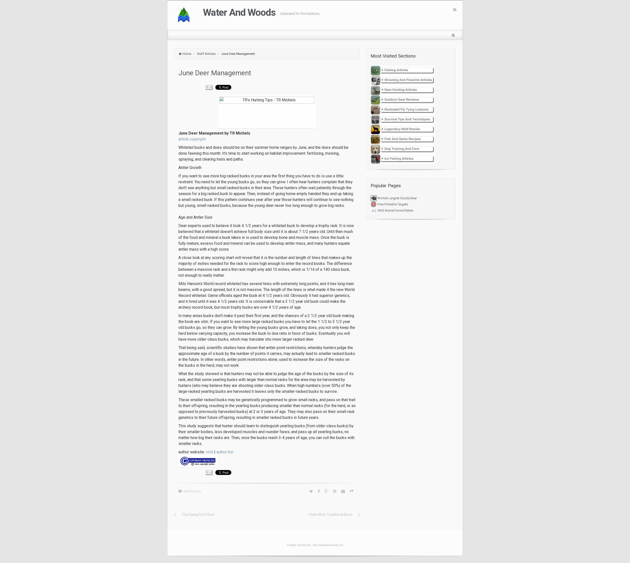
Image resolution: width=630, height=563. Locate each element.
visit (209, 452)
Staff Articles (206, 54)
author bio (224, 452)
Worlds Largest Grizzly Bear (397, 198)
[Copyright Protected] (267, 461)
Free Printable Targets (392, 204)
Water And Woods (239, 12)
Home (187, 54)
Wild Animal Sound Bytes (395, 210)
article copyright (192, 139)
